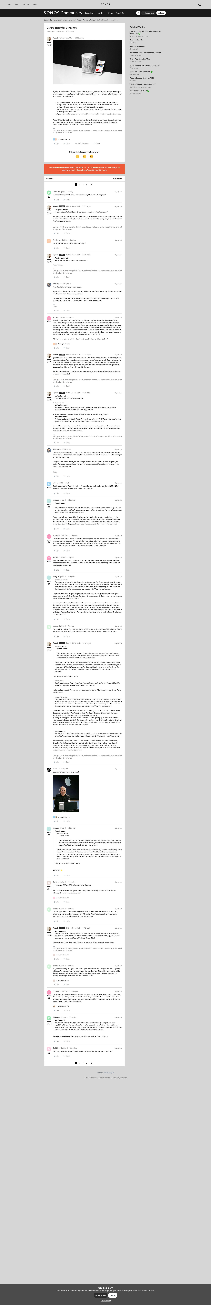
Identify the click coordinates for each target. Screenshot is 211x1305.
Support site (120, 13)
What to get (134, 68)
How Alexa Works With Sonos (82, 124)
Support (26, 4)
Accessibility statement (119, 1078)
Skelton (56, 882)
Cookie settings (104, 1078)
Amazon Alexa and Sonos (86, 20)
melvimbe (56, 284)
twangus (56, 500)
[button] (148, 13)
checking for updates (98, 114)
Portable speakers (136, 93)
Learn (17, 4)
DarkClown (56, 1048)
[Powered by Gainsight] (105, 1073)
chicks (55, 769)
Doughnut (56, 191)
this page (84, 122)
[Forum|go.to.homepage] (63, 13)
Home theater (134, 74)
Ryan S (55, 38)
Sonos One (81, 91)
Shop (9, 4)
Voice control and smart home (64, 20)
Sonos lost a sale (136, 40)
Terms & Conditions (90, 1078)
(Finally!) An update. (137, 46)
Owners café (134, 49)
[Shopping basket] (199, 4)
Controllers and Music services (140, 87)
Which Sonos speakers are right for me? (145, 65)
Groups (110, 13)
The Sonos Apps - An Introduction (143, 84)
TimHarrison (57, 240)
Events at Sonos (135, 55)
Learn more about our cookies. (144, 1290)
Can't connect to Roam (138, 91)
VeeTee (55, 317)
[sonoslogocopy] (105, 4)
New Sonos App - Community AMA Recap (145, 52)
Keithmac (56, 1017)
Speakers (133, 42)
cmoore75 (56, 535)
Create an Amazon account (66, 109)
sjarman (55, 626)
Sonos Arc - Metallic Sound (140, 72)
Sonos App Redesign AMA (140, 59)
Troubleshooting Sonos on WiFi (142, 78)
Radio (35, 4)
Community (48, 20)
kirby (54, 483)
